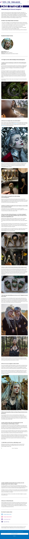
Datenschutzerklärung (16, 537)
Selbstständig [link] (3, 51)
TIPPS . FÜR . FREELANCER (11, 2)
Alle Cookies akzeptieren (14, 533)
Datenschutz (12, 537)
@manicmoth (16, 123)
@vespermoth (4, 125)
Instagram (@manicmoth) (7, 514)
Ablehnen (14, 535)
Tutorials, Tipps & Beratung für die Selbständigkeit (12, 3)
